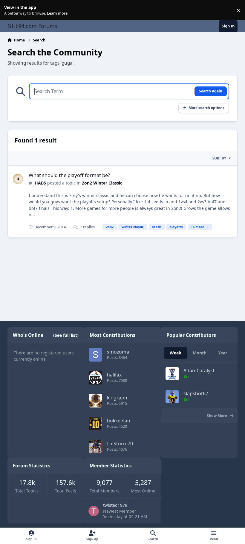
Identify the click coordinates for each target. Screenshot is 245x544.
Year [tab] (222, 353)
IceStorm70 (120, 443)
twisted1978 (115, 505)
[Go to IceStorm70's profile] (95, 446)
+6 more (197, 226)
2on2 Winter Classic (102, 183)
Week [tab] (175, 353)
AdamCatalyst (199, 370)
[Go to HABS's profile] (18, 179)
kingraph (117, 397)
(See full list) (66, 335)
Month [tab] (199, 353)
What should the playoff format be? (69, 175)
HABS (40, 183)
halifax (114, 374)
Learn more (11, 10)
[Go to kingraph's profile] (95, 400)
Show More (217, 415)
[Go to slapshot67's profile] (172, 396)
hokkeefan (118, 420)
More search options (206, 107)
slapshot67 (195, 393)
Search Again (210, 91)
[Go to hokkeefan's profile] (95, 423)
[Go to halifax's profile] (95, 377)
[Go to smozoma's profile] (95, 354)
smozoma (118, 351)
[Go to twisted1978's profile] (93, 511)
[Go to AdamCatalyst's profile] (172, 373)
